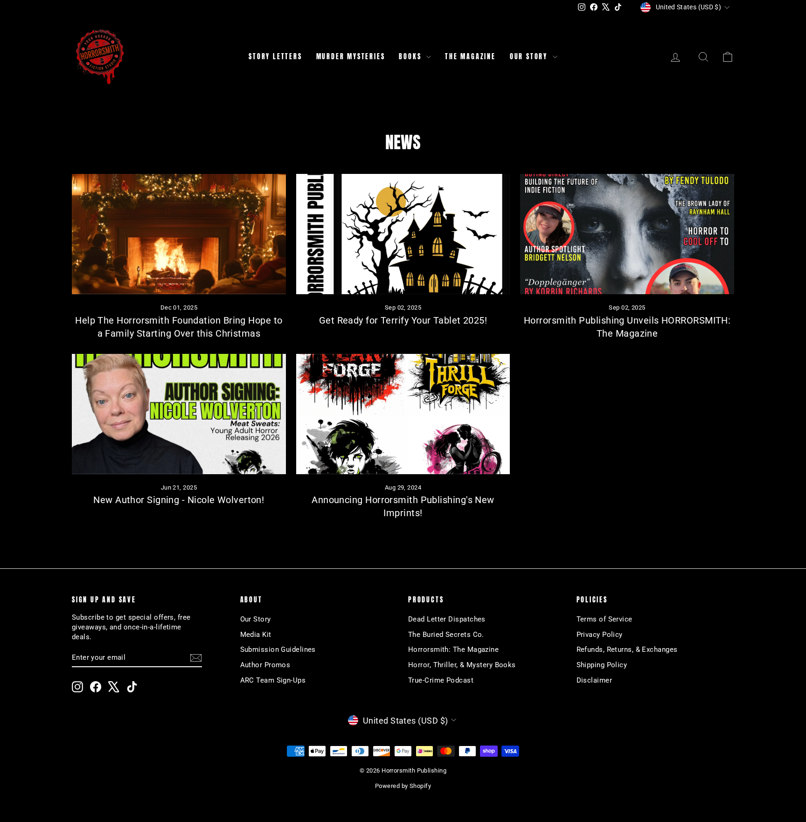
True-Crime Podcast (440, 680)
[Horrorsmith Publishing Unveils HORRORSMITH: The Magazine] (627, 234)
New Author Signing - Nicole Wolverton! (178, 499)
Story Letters (275, 57)
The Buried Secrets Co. (446, 634)
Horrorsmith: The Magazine (453, 649)
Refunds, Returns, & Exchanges (627, 649)
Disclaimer (594, 680)
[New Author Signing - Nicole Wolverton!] (179, 414)
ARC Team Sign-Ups (273, 680)
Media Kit (255, 634)
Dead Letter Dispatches (447, 619)
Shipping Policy (602, 665)
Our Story (530, 57)
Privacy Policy (600, 634)
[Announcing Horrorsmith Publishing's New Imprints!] (403, 414)
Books (411, 57)
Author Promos (265, 665)
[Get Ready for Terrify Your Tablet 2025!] (403, 234)
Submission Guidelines (278, 649)
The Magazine (470, 57)
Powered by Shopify (403, 785)
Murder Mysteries (350, 57)
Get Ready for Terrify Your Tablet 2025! (403, 320)
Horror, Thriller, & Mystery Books (462, 665)
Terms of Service (604, 619)
